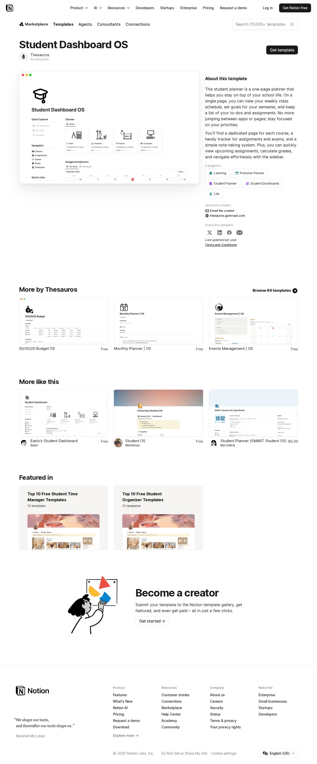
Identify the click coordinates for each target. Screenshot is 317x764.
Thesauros (39, 54)
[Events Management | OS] (253, 320)
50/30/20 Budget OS (37, 348)
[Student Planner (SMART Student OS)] (253, 413)
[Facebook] (229, 232)
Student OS (135, 440)
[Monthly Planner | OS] (158, 320)
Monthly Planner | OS (132, 348)
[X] (209, 232)
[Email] (239, 232)
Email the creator (222, 211)
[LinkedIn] (219, 232)
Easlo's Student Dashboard (54, 440)
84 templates (39, 59)
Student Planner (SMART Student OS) (253, 440)
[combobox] (265, 24)
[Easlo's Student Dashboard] (63, 413)
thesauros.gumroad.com (227, 215)
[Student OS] (158, 413)
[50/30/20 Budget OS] (63, 320)
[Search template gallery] (292, 24)
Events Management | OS (231, 348)
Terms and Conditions (221, 245)
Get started (152, 621)
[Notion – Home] (10, 8)
